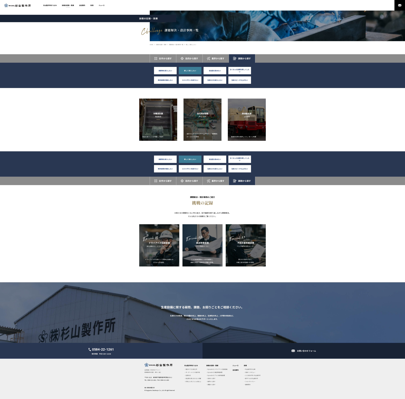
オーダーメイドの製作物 (193, 372)
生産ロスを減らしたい (214, 80)
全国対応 (188, 375)
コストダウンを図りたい (190, 80)
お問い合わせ (399, 5)
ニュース (102, 5)
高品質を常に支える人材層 (193, 378)
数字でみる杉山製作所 (251, 378)
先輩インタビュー (250, 372)
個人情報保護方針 (149, 387)
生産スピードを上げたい (240, 80)
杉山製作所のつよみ (50, 5)
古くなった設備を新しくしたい (239, 70)
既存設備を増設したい (165, 80)
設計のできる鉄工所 (191, 369)
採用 (91, 5)
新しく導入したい (190, 71)
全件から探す (165, 58)
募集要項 (247, 384)
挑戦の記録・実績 (68, 5)
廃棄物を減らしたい (165, 71)
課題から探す (244, 58)
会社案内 (82, 5)
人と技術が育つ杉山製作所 (253, 375)
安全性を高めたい (215, 71)
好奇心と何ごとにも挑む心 (193, 381)
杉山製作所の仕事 (250, 369)
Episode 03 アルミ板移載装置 (216, 375)
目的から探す (191, 58)
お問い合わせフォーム (306, 350)
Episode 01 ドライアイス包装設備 (217, 369)
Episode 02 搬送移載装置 (215, 372)
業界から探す (218, 58)
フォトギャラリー (250, 381)
